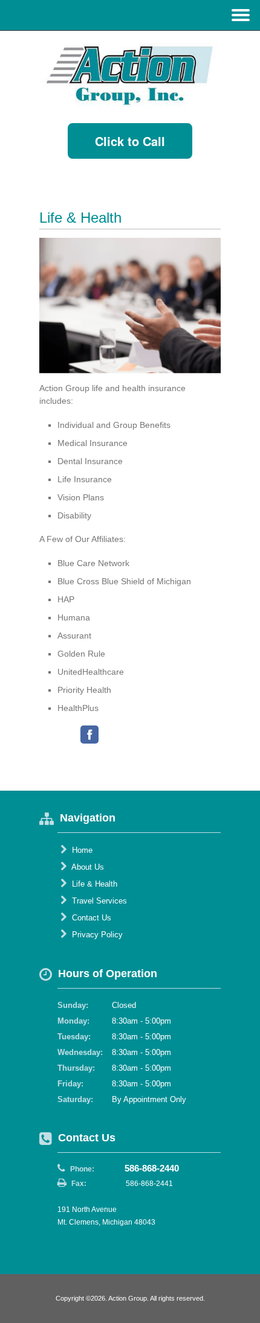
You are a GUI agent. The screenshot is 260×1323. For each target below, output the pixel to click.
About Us (87, 867)
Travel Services (98, 900)
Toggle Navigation (241, 14)
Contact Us (90, 917)
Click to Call (130, 141)
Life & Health (93, 883)
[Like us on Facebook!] (89, 734)
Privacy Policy (96, 934)
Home (81, 850)
